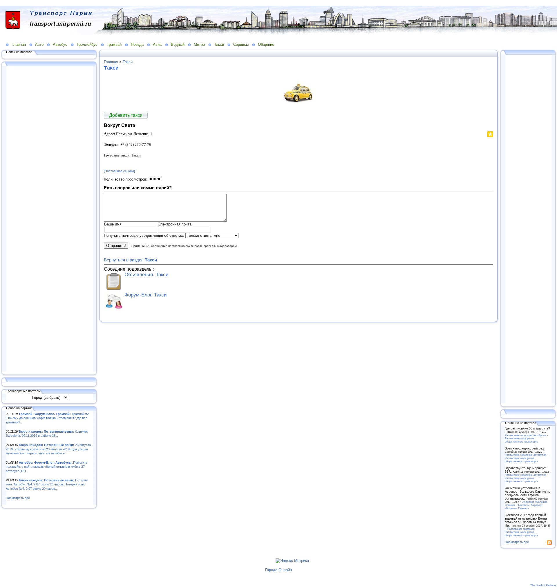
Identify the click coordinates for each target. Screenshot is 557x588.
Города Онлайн (278, 570)
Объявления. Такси (146, 274)
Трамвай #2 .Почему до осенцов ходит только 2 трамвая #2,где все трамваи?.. (47, 418)
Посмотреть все (18, 498)
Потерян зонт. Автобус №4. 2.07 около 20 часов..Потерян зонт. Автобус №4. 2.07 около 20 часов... (47, 484)
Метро (199, 44)
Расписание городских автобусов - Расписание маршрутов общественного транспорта (526, 438)
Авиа (157, 44)
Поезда (137, 44)
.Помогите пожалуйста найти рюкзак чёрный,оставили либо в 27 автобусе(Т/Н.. (46, 467)
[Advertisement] (49, 219)
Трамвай (114, 44)
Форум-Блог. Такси (145, 295)
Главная (19, 44)
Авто (39, 44)
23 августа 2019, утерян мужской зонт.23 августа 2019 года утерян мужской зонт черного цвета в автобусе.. (48, 449)
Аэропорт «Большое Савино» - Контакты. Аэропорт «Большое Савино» (526, 505)
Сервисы (241, 44)
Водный (178, 44)
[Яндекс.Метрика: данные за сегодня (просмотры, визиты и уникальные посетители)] (292, 560)
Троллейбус (87, 44)
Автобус (60, 44)
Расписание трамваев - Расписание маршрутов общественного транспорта (521, 532)
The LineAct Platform (543, 585)
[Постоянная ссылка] (119, 171)
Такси (219, 44)
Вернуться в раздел (130, 259)
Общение (266, 44)
